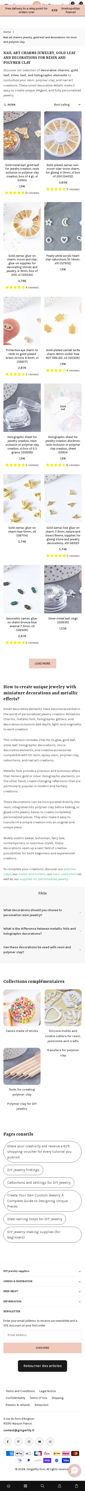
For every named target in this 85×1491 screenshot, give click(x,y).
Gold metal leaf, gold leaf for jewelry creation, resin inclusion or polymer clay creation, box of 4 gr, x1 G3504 (22, 172)
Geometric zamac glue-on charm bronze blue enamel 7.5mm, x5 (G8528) (22, 624)
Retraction (42, 1405)
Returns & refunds (18, 1405)
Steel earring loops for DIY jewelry (34, 1219)
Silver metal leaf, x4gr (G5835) (63, 620)
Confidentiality (15, 1398)
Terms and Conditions (20, 1391)
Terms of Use (38, 1398)
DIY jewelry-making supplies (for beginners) (33, 1234)
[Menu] (25, 1486)
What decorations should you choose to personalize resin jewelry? (32, 912)
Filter (11, 104)
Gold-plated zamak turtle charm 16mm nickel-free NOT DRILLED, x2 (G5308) (63, 354)
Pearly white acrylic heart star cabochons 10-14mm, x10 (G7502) (63, 259)
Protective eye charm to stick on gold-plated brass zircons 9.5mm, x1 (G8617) (22, 355)
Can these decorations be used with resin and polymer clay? (37, 949)
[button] (74, 1470)
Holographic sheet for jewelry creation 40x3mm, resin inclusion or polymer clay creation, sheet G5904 (62, 444)
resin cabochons (65, 874)
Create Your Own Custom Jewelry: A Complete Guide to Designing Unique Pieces (37, 1200)
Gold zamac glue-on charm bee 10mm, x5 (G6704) (22, 531)
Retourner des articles (42, 1366)
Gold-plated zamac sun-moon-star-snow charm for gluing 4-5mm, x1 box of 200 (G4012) (63, 170)
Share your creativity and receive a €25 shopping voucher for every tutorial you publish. (39, 1151)
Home (7, 31)
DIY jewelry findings (23, 1170)
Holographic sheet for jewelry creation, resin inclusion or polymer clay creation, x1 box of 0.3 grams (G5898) (22, 444)
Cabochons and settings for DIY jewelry (38, 1183)
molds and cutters (32, 874)
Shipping (57, 1398)
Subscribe (42, 1347)
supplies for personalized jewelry (44, 879)
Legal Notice (47, 1391)
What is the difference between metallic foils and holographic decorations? (39, 931)
